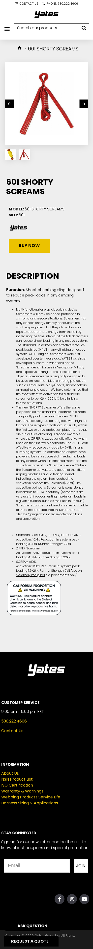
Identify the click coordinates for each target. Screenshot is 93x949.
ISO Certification (17, 785)
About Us (10, 773)
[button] (9, 103)
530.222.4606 (14, 721)
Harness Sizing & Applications (29, 803)
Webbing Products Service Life (30, 797)
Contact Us (12, 731)
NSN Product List (17, 779)
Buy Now (29, 246)
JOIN (80, 866)
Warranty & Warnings (22, 791)
